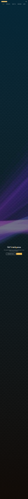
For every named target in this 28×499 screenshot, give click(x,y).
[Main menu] (26, 1)
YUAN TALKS (4, 1)
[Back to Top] (25, 496)
